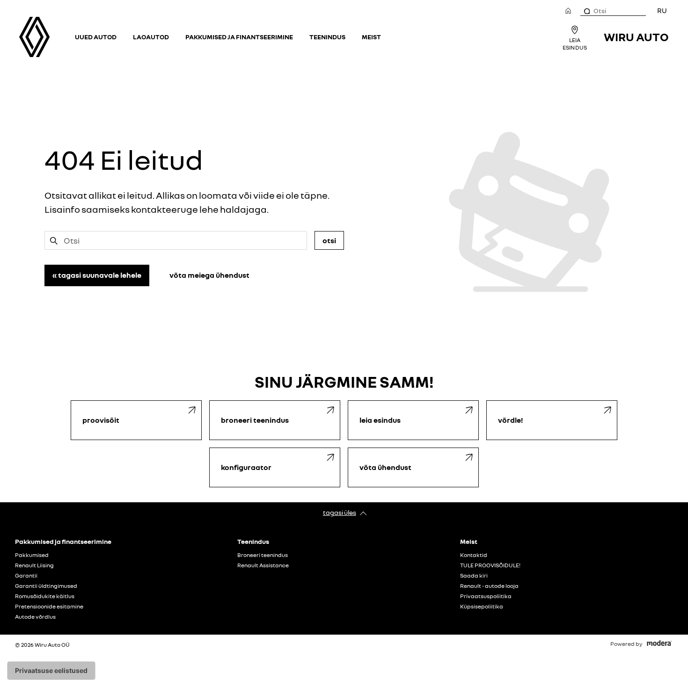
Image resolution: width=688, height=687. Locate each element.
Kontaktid (473, 555)
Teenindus (327, 37)
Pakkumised (32, 555)
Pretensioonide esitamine (49, 606)
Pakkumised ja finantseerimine (239, 37)
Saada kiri (474, 576)
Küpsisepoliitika (481, 606)
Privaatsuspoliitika (486, 596)
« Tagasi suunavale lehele (96, 275)
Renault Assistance (263, 565)
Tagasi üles (339, 512)
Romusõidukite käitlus (44, 596)
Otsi (329, 240)
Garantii (26, 576)
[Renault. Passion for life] (34, 37)
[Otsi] (586, 11)
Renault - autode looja (489, 586)
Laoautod (151, 37)
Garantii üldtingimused (46, 586)
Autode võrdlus (35, 617)
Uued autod (96, 37)
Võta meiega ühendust (209, 275)
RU (662, 10)
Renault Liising (34, 565)
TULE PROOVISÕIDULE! (490, 565)
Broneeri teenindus (262, 555)
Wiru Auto (636, 36)
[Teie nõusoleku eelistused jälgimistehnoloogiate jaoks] (51, 671)
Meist (371, 37)
